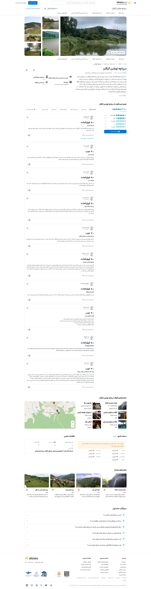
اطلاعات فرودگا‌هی (81, 578)
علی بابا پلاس (122, 570)
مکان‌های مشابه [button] (62, 13)
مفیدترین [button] (83, 109)
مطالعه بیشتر (122, 95)
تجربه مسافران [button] (110, 13)
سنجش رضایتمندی (85, 570)
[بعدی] (24, 487)
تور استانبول (111, 578)
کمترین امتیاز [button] (63, 109)
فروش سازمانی (87, 562)
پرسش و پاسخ (104, 572)
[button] (27, 117)
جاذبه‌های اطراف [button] (97, 13)
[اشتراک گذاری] (34, 70)
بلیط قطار (104, 578)
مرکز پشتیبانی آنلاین (103, 562)
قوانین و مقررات (104, 570)
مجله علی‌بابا (122, 575)
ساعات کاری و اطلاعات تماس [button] (79, 13)
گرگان (119, 64)
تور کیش (118, 578)
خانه (125, 64)
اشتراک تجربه (32, 3)
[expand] (27, 515)
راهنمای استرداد (104, 567)
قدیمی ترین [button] (45, 109)
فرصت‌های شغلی (86, 567)
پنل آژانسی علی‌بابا (86, 564)
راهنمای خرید (104, 564)
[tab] (122, 13)
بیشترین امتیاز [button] (74, 109)
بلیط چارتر (124, 578)
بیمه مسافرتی (122, 572)
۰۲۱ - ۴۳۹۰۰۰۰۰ (29, 562)
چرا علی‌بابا (123, 567)
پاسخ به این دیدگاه (87, 135)
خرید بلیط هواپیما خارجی (93, 578)
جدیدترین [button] (53, 109)
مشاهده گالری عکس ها (118, 53)
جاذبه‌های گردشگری (110, 64)
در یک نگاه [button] (121, 13)
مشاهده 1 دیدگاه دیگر (86, 138)
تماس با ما (123, 564)
